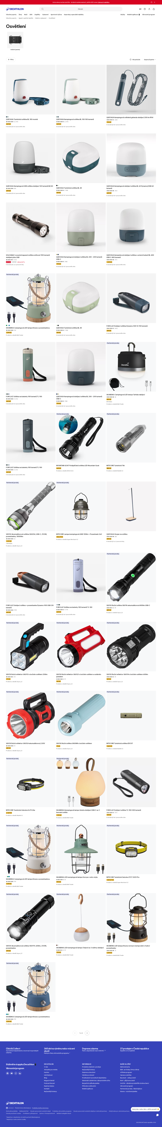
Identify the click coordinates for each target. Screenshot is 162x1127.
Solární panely (15, 49)
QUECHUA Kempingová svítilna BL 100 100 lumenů (75, 119)
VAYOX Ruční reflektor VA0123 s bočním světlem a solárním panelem (78, 675)
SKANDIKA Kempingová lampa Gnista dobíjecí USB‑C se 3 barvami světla (78, 811)
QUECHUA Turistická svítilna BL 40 (69, 188)
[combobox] (150, 59)
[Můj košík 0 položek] (154, 9)
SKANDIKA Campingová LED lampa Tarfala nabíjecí (125, 395)
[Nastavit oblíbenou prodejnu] (140, 9)
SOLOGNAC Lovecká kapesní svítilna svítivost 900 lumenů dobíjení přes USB (28, 256)
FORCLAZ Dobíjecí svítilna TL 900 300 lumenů (123, 810)
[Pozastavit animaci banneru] (151, 2)
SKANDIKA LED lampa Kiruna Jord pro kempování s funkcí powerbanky (128, 947)
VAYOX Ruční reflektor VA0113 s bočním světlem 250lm (26, 674)
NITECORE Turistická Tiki (115, 465)
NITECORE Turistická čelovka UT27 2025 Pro (122, 877)
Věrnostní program (148, 14)
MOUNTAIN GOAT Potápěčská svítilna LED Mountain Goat (77, 465)
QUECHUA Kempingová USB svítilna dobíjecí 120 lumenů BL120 (29, 186)
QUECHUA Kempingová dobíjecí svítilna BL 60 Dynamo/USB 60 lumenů (130, 187)
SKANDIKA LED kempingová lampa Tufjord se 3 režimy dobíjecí (80, 948)
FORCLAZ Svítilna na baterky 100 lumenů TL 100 (24, 396)
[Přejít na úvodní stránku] (15, 9)
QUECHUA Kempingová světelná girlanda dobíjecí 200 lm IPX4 (129, 117)
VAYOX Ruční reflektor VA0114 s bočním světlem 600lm (127, 674)
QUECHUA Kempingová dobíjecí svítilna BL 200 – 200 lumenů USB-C (79, 258)
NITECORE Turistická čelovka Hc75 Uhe (20, 810)
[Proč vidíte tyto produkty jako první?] (131, 59)
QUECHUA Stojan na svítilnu (116, 534)
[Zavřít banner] (154, 2)
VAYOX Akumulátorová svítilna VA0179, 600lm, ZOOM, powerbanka (26, 947)
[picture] (31, 89)
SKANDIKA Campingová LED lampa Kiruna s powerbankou (28, 328)
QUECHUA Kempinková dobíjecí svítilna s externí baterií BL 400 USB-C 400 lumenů (130, 256)
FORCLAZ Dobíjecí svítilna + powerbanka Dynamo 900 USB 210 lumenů (30, 606)
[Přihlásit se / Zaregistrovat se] (149, 9)
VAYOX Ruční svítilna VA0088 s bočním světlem (74, 743)
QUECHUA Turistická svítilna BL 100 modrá (22, 119)
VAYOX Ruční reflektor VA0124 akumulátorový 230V (25, 743)
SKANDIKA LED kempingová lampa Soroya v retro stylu (77, 877)
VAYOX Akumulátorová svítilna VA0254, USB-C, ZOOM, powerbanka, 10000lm (26, 535)
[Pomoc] (144, 9)
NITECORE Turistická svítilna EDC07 (119, 743)
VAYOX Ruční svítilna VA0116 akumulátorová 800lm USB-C (128, 605)
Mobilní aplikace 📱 (133, 14)
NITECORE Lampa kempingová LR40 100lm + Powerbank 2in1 (79, 534)
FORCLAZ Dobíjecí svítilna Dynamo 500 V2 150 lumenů (127, 326)
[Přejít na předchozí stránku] (75, 1033)
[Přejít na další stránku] (87, 1033)
